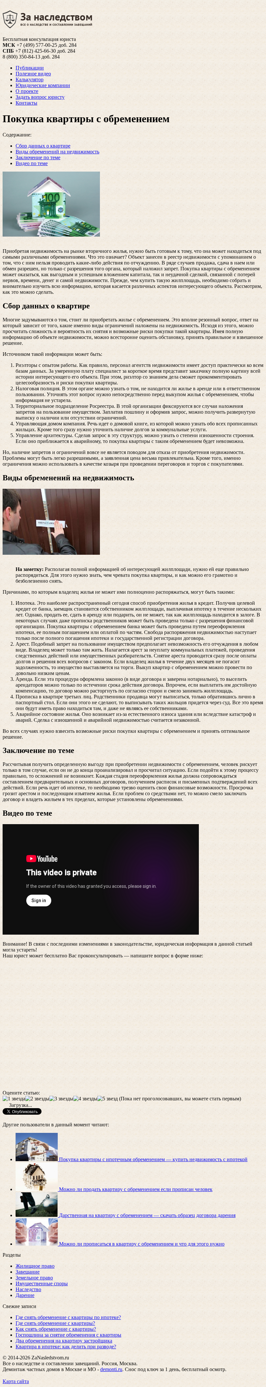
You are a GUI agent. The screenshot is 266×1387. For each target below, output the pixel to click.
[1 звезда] (14, 1099)
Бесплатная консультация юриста (39, 39)
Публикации (30, 68)
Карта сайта (16, 1381)
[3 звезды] (61, 1099)
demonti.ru (111, 1369)
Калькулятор (29, 79)
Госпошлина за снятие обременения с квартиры (68, 1335)
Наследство (28, 1289)
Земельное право (34, 1277)
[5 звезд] (107, 1099)
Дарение (25, 1295)
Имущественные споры (42, 1283)
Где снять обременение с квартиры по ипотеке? (68, 1317)
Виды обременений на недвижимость (57, 151)
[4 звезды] (85, 1099)
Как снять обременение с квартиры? (56, 1329)
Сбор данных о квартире (43, 146)
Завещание (28, 1272)
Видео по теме (32, 163)
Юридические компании (43, 85)
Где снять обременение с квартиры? (55, 1323)
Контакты (26, 103)
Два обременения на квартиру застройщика (64, 1340)
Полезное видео (33, 73)
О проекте (27, 91)
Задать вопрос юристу (40, 97)
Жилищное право (35, 1266)
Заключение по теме (38, 157)
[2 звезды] (37, 1099)
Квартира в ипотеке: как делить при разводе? (66, 1346)
